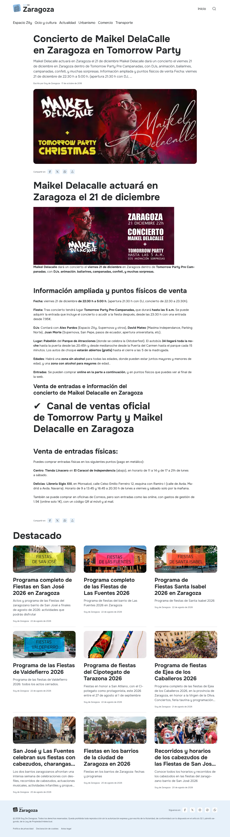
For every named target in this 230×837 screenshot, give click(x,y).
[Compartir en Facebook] (49, 171)
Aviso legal (66, 828)
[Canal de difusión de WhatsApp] (214, 810)
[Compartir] (72, 171)
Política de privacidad (23, 828)
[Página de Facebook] (185, 810)
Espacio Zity (22, 23)
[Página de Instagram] (199, 810)
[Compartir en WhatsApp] (64, 171)
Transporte (124, 23)
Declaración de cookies (47, 828)
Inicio (202, 9)
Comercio (105, 23)
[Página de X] (192, 810)
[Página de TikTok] (207, 810)
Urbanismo (86, 23)
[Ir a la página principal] (33, 8)
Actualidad (67, 23)
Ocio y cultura (46, 23)
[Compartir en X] (57, 171)
